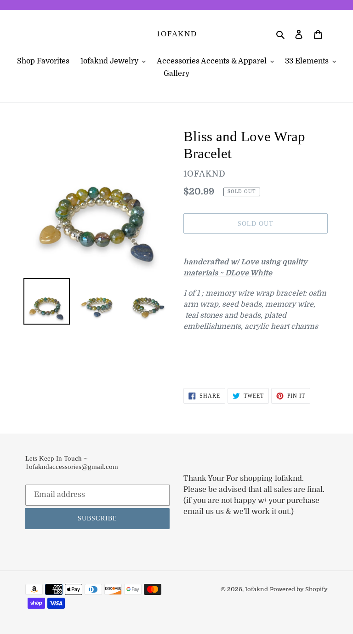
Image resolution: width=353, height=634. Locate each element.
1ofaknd (176, 33)
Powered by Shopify (299, 589)
